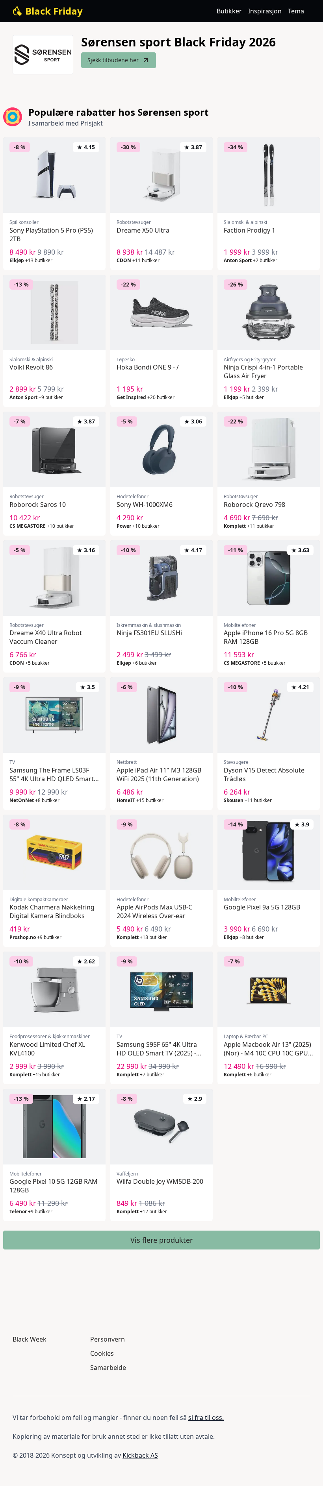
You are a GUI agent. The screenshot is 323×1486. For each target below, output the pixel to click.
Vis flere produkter (161, 1240)
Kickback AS (140, 1455)
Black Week (29, 1339)
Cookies (102, 1353)
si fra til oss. (206, 1417)
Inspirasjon (265, 11)
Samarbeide (108, 1367)
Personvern (107, 1339)
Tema (296, 11)
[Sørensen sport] (43, 54)
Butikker (229, 11)
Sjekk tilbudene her (113, 60)
